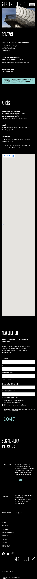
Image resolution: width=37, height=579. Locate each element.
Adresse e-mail (7, 372)
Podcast (5, 536)
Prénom (5, 359)
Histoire (5, 529)
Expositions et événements (14, 400)
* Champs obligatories (8, 379)
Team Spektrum (8, 532)
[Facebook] (3, 446)
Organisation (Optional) (10, 384)
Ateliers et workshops (12, 403)
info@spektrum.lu (21, 513)
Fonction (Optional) (8, 391)
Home (4, 522)
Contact (5, 542)
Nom (3, 365)
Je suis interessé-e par (10, 398)
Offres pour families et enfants (15, 405)
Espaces (5, 539)
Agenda (5, 526)
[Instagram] (13, 446)
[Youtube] (8, 446)
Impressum (6, 546)
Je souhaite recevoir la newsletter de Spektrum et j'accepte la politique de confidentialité (19, 410)
